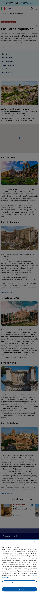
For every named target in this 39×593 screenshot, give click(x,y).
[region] (19, 566)
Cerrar (36, 541)
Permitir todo (19, 589)
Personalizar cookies (19, 583)
